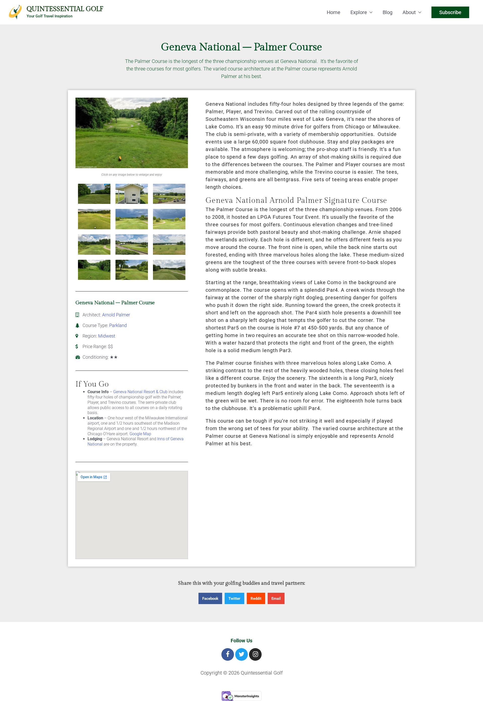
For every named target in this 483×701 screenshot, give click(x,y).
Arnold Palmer (116, 314)
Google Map (140, 433)
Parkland (118, 325)
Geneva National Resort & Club (140, 391)
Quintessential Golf (65, 9)
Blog (387, 12)
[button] (210, 598)
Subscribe (450, 12)
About (409, 12)
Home (333, 12)
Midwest (106, 336)
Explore (358, 12)
